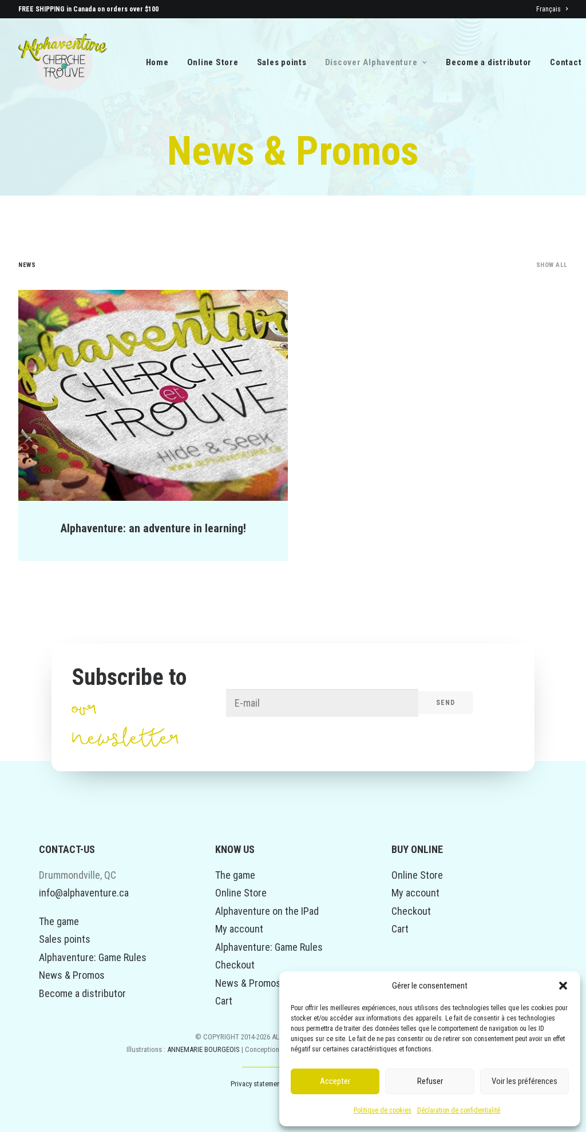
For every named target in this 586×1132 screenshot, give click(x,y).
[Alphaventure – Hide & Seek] (62, 62)
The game (59, 921)
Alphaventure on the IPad (267, 911)
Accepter (335, 1081)
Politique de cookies (382, 1110)
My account (239, 929)
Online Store (213, 62)
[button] (563, 985)
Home (157, 62)
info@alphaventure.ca (84, 893)
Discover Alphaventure (371, 62)
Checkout (235, 965)
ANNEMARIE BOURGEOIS (204, 1049)
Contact (565, 62)
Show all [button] (552, 265)
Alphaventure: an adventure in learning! (153, 528)
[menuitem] (552, 9)
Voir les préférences (524, 1081)
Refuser (430, 1081)
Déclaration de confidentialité (458, 1110)
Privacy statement (257, 1083)
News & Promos (72, 975)
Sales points (282, 62)
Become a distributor (489, 62)
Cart (223, 1001)
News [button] (26, 265)
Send (446, 703)
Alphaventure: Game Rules (92, 957)
